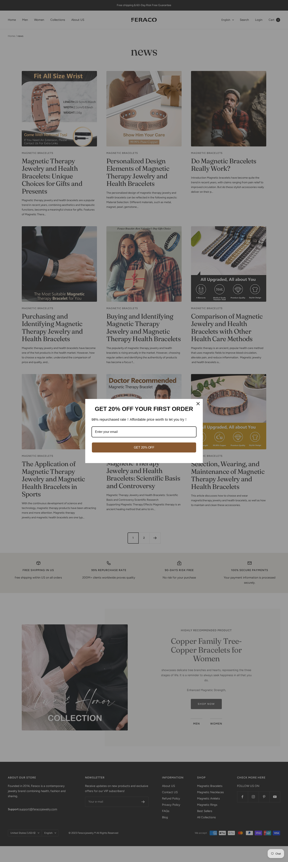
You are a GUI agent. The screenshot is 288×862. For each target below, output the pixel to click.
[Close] (198, 403)
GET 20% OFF (144, 447)
